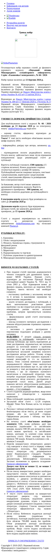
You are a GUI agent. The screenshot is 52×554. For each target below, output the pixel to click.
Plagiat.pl (14, 226)
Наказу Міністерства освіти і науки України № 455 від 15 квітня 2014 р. (26, 93)
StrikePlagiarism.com (25, 223)
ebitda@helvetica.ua (17, 128)
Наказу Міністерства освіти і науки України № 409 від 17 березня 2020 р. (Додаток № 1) (26, 100)
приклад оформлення (17, 464)
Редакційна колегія (16, 23)
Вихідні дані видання (17, 25)
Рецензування (13, 8)
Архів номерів (13, 11)
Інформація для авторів (18, 6)
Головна (10, 3)
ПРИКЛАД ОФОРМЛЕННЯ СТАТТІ (26, 541)
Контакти (11, 28)
